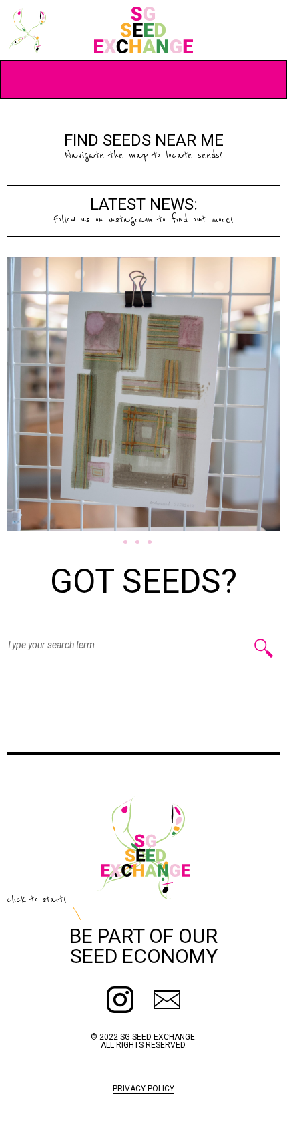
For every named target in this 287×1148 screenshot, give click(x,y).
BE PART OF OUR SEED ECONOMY (143, 946)
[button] (125, 542)
